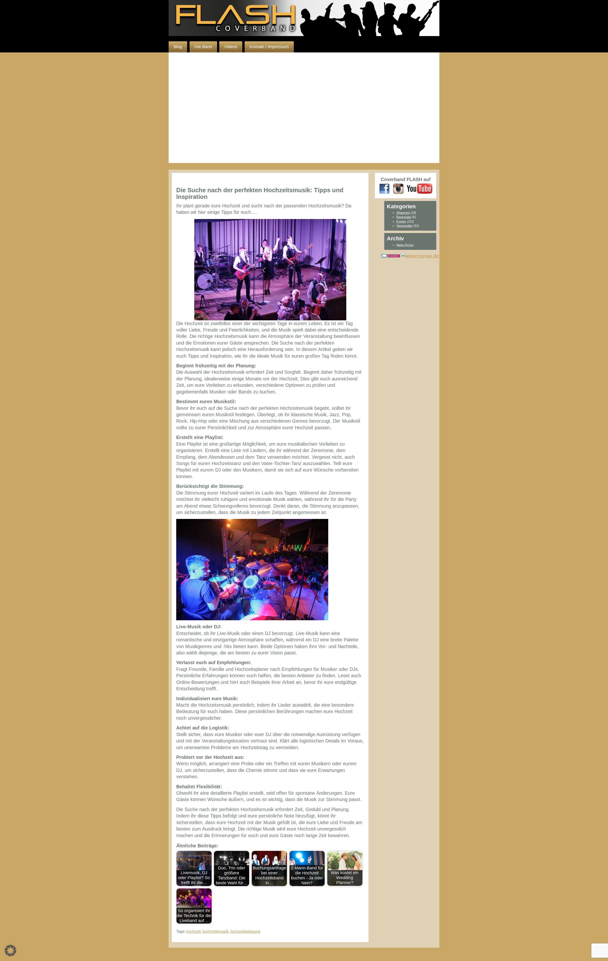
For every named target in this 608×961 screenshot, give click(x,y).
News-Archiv (405, 245)
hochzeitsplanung (245, 931)
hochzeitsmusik (215, 931)
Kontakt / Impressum (269, 46)
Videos (230, 46)
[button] (10, 950)
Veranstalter (404, 226)
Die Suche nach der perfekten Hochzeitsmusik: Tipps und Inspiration (259, 194)
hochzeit (193, 931)
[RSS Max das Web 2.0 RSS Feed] (420, 255)
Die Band (203, 46)
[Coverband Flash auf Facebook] (384, 188)
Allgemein (403, 213)
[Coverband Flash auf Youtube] (419, 188)
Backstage (403, 217)
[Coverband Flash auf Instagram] (398, 188)
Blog (178, 46)
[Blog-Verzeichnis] (390, 255)
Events (401, 221)
